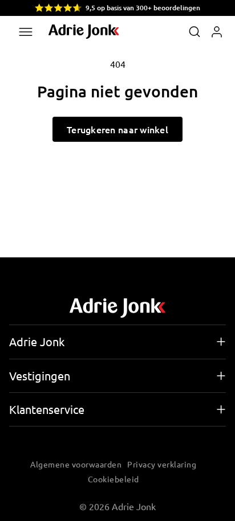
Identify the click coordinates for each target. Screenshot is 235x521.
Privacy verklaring (161, 464)
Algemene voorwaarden (75, 464)
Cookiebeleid (113, 479)
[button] (194, 32)
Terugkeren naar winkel (117, 129)
